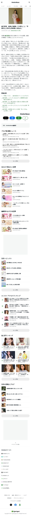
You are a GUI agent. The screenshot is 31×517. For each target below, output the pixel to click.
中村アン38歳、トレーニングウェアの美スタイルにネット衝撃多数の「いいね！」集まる (9, 348)
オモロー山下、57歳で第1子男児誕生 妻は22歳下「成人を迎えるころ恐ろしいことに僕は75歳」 (24, 348)
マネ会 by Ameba (6, 459)
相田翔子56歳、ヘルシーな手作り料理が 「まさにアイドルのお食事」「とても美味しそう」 (19, 312)
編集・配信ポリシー (16, 495)
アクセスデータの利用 (15, 501)
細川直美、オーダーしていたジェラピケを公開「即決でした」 (16, 106)
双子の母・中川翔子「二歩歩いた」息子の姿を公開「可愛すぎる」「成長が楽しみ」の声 (19, 306)
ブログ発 (16, 6)
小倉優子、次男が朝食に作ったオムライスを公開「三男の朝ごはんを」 (16, 134)
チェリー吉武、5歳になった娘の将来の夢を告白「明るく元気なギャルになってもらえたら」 (16, 145)
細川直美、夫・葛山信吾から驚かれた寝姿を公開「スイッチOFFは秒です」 (15, 102)
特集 (21, 6)
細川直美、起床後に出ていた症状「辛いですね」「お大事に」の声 (15, 110)
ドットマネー (5, 456)
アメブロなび (5, 485)
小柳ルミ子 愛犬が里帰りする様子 (14, 410)
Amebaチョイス (6, 453)
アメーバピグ (5, 469)
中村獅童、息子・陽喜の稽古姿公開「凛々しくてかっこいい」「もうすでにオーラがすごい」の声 (19, 318)
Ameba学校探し (6, 488)
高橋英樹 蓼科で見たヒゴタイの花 (14, 388)
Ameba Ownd (6, 466)
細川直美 (7, 35)
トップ (2, 6)
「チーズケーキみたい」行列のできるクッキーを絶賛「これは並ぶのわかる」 (16, 150)
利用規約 (9, 498)
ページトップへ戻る (15, 444)
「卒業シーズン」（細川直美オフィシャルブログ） (16, 96)
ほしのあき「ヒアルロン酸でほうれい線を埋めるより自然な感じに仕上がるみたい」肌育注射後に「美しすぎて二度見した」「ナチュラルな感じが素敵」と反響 (19, 300)
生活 (26, 6)
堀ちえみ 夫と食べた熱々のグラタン (15, 394)
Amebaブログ (6, 463)
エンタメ (9, 6)
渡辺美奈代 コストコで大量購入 (14, 399)
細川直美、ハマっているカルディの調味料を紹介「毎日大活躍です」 (15, 98)
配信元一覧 (7, 495)
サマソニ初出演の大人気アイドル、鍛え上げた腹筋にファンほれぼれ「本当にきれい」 (19, 324)
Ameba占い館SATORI (7, 481)
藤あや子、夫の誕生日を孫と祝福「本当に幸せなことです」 (15, 139)
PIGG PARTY (5, 472)
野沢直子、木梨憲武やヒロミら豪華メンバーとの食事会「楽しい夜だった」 (15, 155)
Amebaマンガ (6, 475)
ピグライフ (5, 478)
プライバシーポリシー (19, 498)
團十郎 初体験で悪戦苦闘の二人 (14, 405)
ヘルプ (24, 495)
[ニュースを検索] (29, 2)
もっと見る (15, 161)
